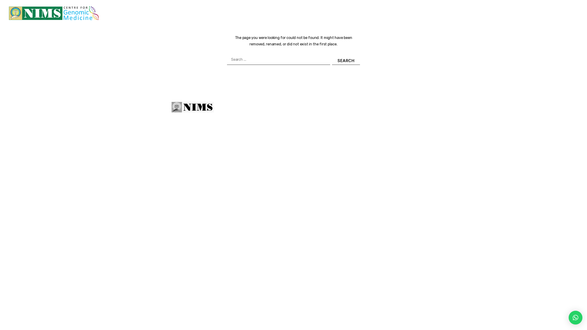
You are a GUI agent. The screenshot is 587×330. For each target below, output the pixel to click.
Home (311, 13)
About (280, 108)
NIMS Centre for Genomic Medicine (231, 184)
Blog (532, 13)
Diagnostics (375, 13)
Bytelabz (324, 184)
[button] (575, 317)
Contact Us (573, 13)
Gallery (547, 13)
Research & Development (439, 13)
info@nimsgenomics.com (374, 136)
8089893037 (397, 125)
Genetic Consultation (343, 13)
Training (402, 13)
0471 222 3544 (362, 125)
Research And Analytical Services (492, 13)
